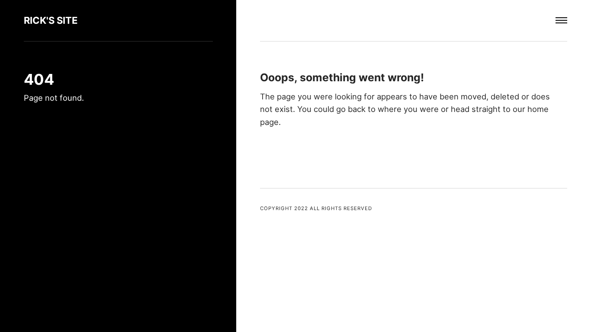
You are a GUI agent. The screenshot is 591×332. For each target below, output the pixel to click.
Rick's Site (51, 20)
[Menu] (562, 21)
